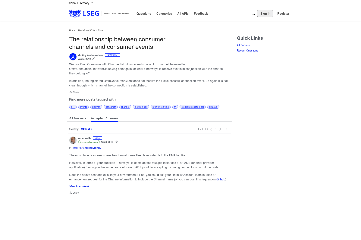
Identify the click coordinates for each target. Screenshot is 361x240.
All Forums (243, 45)
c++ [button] (73, 106)
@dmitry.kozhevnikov (87, 147)
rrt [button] (175, 106)
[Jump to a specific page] (226, 129)
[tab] (78, 118)
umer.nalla (84, 138)
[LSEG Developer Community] (99, 13)
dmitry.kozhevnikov (90, 55)
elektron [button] (96, 106)
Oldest (86, 129)
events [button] (83, 106)
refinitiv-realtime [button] (160, 106)
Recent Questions (247, 50)
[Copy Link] (94, 59)
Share (74, 92)
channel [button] (125, 106)
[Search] (253, 13)
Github (220, 179)
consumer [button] (111, 106)
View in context (79, 186)
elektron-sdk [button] (141, 106)
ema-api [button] (213, 106)
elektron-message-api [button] (192, 106)
